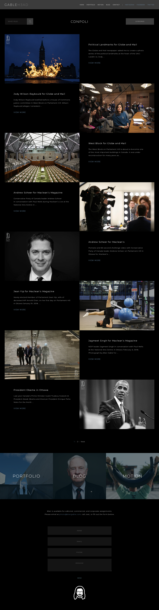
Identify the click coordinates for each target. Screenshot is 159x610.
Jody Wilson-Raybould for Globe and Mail (39, 94)
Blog (108, 5)
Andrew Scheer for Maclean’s (106, 242)
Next (83, 442)
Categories (139, 21)
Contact (116, 5)
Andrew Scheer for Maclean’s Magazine (38, 192)
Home (82, 5)
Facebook (141, 5)
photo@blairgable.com (70, 514)
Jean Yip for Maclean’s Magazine (34, 291)
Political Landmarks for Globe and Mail (112, 44)
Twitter (150, 5)
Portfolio (91, 5)
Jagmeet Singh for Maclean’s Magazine (112, 340)
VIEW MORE (94, 63)
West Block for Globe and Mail (107, 143)
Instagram (129, 5)
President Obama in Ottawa (31, 390)
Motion (101, 5)
